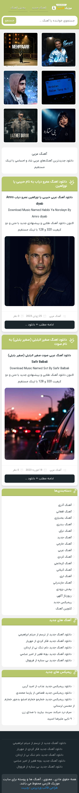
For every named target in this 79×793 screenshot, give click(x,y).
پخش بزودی (64, 589)
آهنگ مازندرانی (62, 583)
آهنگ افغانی (64, 512)
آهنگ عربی (39, 154)
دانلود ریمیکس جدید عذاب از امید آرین (47, 686)
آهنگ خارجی (64, 544)
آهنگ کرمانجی (63, 563)
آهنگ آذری (65, 505)
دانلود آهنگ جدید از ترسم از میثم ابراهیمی (45, 635)
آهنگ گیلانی (64, 570)
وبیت (25, 788)
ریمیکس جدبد (63, 602)
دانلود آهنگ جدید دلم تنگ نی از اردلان (48, 648)
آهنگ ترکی (65, 531)
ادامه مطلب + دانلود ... (39, 325)
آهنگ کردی (65, 557)
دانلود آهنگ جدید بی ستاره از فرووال (49, 660)
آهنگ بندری (64, 524)
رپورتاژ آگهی (64, 596)
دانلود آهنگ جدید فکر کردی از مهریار (49, 641)
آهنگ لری (66, 576)
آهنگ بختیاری (63, 518)
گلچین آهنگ (64, 609)
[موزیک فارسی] (61, 8)
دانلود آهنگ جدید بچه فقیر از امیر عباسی (46, 654)
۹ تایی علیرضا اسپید (59, 719)
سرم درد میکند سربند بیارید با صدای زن (47, 712)
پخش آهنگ (18, 8)
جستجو (9, 21)
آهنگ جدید (39, 8)
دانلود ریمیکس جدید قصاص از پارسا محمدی (44, 693)
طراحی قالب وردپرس (44, 788)
